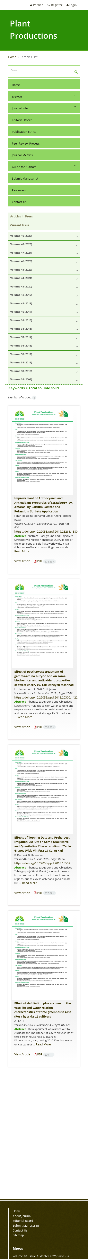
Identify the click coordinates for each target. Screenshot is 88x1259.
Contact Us (19, 202)
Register (56, 5)
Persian (37, 5)
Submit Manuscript (25, 178)
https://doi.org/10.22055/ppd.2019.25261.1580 (46, 531)
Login (73, 5)
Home (12, 57)
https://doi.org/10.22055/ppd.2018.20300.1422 (46, 697)
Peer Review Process (26, 143)
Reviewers (19, 190)
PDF (45, 561)
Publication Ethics (24, 132)
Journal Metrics (22, 155)
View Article (22, 561)
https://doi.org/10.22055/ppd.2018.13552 (42, 863)
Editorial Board (22, 120)
